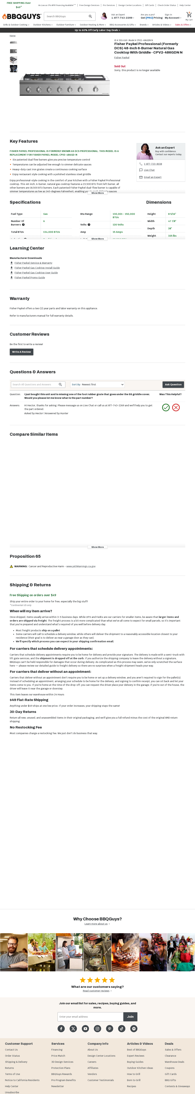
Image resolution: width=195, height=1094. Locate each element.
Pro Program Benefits (63, 1080)
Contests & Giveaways (177, 1086)
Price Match (58, 1055)
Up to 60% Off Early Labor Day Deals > (97, 30)
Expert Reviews (135, 1055)
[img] (65, 85)
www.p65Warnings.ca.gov (81, 566)
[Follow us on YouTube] (85, 1028)
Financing (56, 1049)
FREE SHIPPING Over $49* (19, 5)
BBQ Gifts (170, 1080)
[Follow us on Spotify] (133, 1028)
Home (13, 35)
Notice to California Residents (22, 1080)
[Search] (90, 16)
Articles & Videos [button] (160, 24)
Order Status (12, 1055)
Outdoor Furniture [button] (65, 24)
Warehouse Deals (174, 1061)
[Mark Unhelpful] (176, 407)
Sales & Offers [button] (182, 24)
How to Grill (133, 1074)
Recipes (131, 1086)
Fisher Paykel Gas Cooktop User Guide (36, 272)
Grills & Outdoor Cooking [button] (15, 24)
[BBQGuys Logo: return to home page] (21, 16)
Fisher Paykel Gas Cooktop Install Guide (37, 267)
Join (130, 1016)
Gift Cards (149, 5)
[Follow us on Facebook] (61, 1028)
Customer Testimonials (101, 1080)
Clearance (170, 1055)
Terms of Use (12, 1074)
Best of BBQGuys (136, 1049)
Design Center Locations (130, 5)
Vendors (92, 1074)
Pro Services (109, 5)
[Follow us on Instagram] (97, 1028)
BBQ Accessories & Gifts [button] (122, 24)
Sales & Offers (173, 1049)
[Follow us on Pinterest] (109, 1028)
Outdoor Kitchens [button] (42, 24)
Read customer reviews (96, 990)
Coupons (169, 1068)
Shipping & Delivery (16, 1061)
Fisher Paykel (121, 57)
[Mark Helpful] (166, 407)
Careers (92, 1061)
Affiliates (93, 1068)
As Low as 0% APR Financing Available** (57, 5)
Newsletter (57, 1086)
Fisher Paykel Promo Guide (30, 277)
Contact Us (11, 1049)
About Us (93, 1049)
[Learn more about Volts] (89, 224)
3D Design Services (62, 1061)
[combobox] (97, 384)
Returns (9, 1068)
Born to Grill (133, 1080)
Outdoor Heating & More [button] (92, 24)
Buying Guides (135, 1061)
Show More (97, 193)
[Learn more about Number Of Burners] (23, 224)
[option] (13, 45)
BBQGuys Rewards (61, 1074)
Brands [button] (143, 24)
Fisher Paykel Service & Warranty (33, 263)
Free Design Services (89, 5)
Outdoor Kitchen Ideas (140, 1068)
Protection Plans (60, 1068)
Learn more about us (96, 923)
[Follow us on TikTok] (121, 1028)
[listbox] (14, 56)
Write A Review (21, 352)
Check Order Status (167, 5)
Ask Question (173, 384)
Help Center (11, 1086)
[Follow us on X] (73, 1028)
